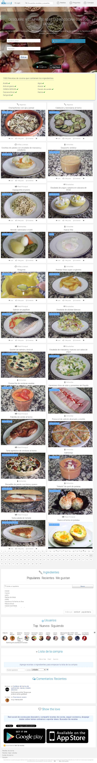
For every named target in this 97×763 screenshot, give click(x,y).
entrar (24, 57)
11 (38, 551)
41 (60, 555)
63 (52, 559)
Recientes (48, 578)
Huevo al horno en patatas (68, 520)
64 (56, 559)
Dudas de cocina (7, 755)
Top (35, 626)
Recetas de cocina (7, 2)
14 (50, 551)
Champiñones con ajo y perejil (21, 108)
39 (52, 555)
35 (36, 555)
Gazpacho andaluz (68, 148)
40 (56, 555)
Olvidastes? (37, 52)
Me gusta (20, 138)
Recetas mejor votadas (9, 753)
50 (1, 559)
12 (42, 551)
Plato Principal (22, 187)
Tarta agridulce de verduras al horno (21, 451)
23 (85, 551)
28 (9, 555)
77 (13, 563)
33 (29, 555)
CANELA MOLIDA (10, 89)
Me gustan (63, 578)
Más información (64, 761)
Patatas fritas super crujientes (68, 270)
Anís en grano (8, 86)
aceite (7, 599)
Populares (33, 578)
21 (77, 551)
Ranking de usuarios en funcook (16, 642)
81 (29, 563)
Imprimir (55, 659)
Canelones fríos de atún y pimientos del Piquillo (69, 385)
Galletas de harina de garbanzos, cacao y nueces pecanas (21, 688)
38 (48, 555)
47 (83, 555)
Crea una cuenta (59, 41)
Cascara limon (9, 92)
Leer (12, 138)
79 (21, 563)
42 (64, 555)
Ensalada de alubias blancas (68, 310)
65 (60, 559)
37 (44, 555)
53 (13, 559)
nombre (76, 612)
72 (87, 559)
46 (79, 555)
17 (62, 551)
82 (33, 563)
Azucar (41, 86)
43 (67, 555)
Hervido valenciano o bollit (21, 230)
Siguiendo (57, 626)
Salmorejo (68, 453)
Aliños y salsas (22, 144)
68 (71, 559)
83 (36, 563)
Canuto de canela (45, 89)
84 (40, 563)
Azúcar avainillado (11, 606)
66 (64, 559)
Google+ (5, 757)
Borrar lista (42, 659)
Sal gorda (7, 95)
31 (21, 555)
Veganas (22, 105)
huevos (7, 593)
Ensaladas (69, 184)
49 (91, 555)
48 (87, 555)
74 (1, 563)
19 (69, 551)
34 (33, 555)
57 (29, 559)
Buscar (83, 586)
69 (75, 559)
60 (40, 559)
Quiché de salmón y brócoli (21, 350)
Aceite (5, 83)
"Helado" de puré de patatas (69, 486)
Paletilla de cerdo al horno (21, 417)
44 (71, 555)
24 (89, 551)
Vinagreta (21, 270)
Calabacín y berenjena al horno (69, 108)
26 (1, 555)
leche (6, 595)
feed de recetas (19, 745)
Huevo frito (68, 230)
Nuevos (45, 626)
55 (21, 559)
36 (40, 555)
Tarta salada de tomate (21, 518)
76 (9, 563)
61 (44, 559)
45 (75, 555)
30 (17, 555)
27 (5, 555)
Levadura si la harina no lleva (14, 601)
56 (25, 559)
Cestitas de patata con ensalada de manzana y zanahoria (21, 149)
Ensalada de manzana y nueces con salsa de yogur (68, 351)
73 (91, 559)
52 (9, 559)
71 (83, 559)
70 (79, 559)
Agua (40, 83)
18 (66, 551)
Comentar (30, 138)
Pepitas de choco (10, 597)
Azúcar (7, 591)
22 (81, 551)
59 (36, 559)
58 (33, 559)
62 (48, 559)
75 (5, 563)
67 (67, 559)
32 (25, 555)
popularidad (86, 612)
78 (17, 563)
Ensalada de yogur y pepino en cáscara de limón (69, 189)
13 (46, 551)
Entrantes (69, 144)
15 (54, 551)
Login (18, 3)
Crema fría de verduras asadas (21, 383)
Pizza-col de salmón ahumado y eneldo (68, 419)
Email (49, 659)
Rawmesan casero (19, 697)
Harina (40, 92)
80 (25, 563)
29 (13, 555)
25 (93, 551)
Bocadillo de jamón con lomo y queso (21, 484)
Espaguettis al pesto (21, 190)
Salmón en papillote (21, 310)
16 (58, 551)
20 (73, 551)
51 (5, 559)
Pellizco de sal (9, 604)
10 (34, 551)
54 (17, 559)
